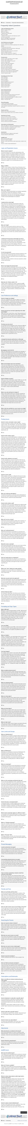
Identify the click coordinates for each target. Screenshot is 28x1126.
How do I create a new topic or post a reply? (9, 58)
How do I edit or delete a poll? (6, 64)
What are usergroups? (5, 93)
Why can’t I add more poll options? (7, 63)
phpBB (5, 358)
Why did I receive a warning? (6, 68)
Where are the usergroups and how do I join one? (10, 94)
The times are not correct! (6, 47)
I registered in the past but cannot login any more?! (10, 35)
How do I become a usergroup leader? (8, 95)
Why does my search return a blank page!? (9, 119)
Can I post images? (4, 80)
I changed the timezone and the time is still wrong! (10, 48)
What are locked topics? (5, 85)
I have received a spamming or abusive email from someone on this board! (13, 106)
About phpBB (17, 1058)
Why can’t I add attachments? (6, 67)
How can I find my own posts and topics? (9, 121)
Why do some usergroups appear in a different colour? (11, 96)
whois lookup (20, 1082)
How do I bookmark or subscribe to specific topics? (11, 126)
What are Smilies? (4, 79)
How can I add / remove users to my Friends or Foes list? (12, 112)
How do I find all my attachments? (7, 134)
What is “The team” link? (5, 99)
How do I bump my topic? (6, 73)
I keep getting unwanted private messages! (9, 104)
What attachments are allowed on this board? (9, 133)
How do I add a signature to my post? (8, 60)
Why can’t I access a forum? (6, 65)
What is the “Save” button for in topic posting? (9, 70)
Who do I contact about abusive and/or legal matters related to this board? (13, 142)
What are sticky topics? (5, 84)
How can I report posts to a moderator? (8, 69)
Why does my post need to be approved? (9, 71)
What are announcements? (6, 83)
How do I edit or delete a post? (7, 59)
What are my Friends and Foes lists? (8, 111)
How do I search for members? (7, 120)
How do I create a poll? (5, 62)
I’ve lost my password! (5, 37)
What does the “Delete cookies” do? (8, 39)
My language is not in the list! (6, 49)
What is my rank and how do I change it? (8, 53)
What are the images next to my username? (9, 50)
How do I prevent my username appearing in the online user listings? (12, 45)
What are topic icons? (5, 86)
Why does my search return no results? (8, 117)
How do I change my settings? (7, 43)
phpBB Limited (11, 1055)
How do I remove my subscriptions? (8, 129)
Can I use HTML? (4, 78)
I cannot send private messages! (7, 103)
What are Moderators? (5, 92)
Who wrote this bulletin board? (6, 138)
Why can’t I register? (5, 32)
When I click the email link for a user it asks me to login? (11, 54)
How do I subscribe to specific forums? (8, 128)
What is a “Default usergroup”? (7, 98)
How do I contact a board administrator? (8, 143)
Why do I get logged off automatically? (8, 38)
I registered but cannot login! (6, 33)
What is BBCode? (4, 77)
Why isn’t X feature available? (6, 139)
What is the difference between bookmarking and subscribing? (13, 125)
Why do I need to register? (6, 29)
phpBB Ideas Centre (9, 1069)
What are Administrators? (6, 90)
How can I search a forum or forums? (8, 116)
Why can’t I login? (4, 34)
